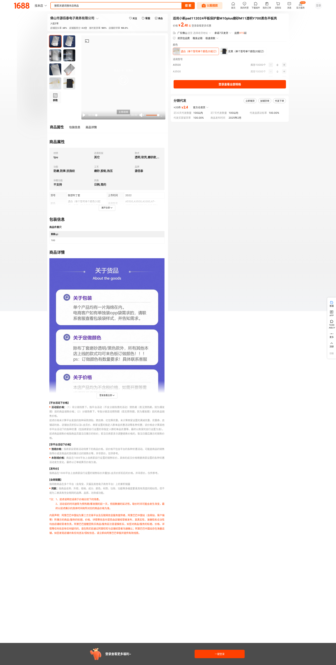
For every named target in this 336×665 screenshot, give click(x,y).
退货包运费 (183, 38)
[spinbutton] (277, 64)
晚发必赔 (197, 38)
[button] (123, 80)
